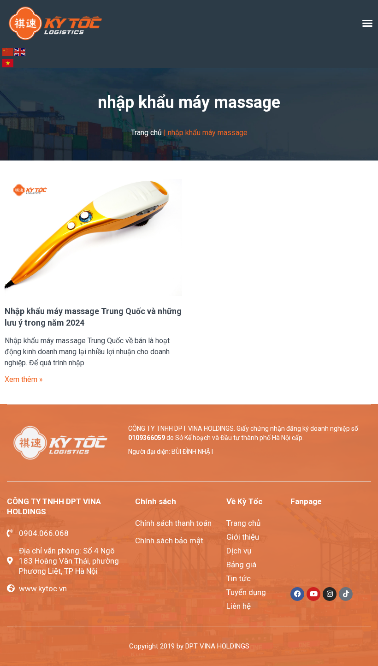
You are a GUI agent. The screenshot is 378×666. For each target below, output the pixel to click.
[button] (367, 23)
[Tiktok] (346, 594)
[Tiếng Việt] (8, 62)
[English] (20, 51)
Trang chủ (146, 132)
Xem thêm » (24, 379)
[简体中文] (8, 51)
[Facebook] (297, 594)
